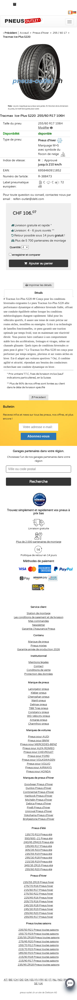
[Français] (70, 12)
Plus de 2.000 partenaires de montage (38, 541)
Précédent (11, 32)
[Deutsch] (74, 12)
